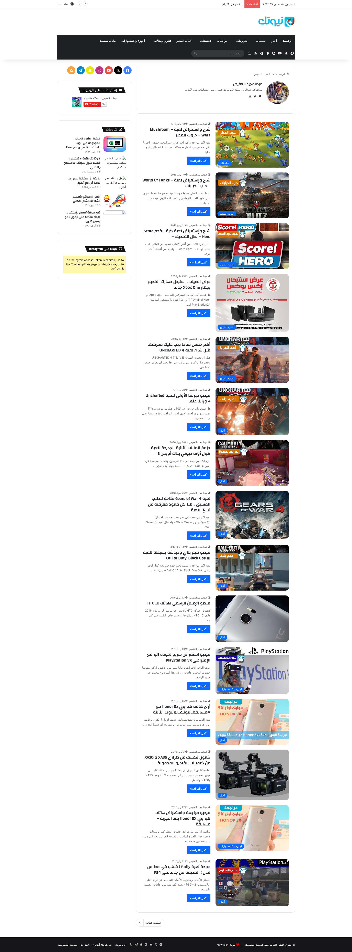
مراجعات (222, 40)
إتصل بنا (85, 944)
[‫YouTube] (109, 70)
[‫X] (254, 96)
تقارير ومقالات (162, 40)
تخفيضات (205, 40)
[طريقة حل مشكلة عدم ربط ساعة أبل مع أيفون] (114, 184)
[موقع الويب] (259, 96)
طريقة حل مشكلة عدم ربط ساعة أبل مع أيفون (84, 181)
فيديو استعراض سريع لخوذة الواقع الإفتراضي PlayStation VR (178, 657)
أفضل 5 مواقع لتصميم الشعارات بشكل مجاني (86, 199)
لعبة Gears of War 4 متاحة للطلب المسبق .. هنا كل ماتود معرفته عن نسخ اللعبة (179, 504)
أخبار (274, 40)
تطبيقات (260, 40)
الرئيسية (287, 40)
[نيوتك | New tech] (276, 22)
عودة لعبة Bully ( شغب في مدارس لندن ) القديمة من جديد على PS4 (178, 869)
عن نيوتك (120, 944)
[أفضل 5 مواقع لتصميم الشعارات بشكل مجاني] (114, 201)
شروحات (242, 40)
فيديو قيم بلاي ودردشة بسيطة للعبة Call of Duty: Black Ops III (176, 555)
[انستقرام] (250, 96)
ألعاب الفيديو (184, 40)
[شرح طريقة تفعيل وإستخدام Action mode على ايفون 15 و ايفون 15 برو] (114, 218)
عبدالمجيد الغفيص (247, 84)
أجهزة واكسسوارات (133, 40)
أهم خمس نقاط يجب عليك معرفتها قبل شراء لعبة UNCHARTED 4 (178, 347)
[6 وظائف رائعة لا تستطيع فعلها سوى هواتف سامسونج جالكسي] (114, 164)
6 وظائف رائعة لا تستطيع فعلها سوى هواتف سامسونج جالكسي (82, 163)
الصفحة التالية (153, 922)
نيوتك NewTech (226, 944)
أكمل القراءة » (198, 160)
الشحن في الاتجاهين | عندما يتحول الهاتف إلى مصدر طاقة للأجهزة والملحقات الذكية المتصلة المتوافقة (185, 4)
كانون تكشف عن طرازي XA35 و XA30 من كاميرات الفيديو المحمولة (177, 760)
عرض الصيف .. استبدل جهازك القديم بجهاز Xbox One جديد (179, 284)
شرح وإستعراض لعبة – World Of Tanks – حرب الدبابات (176, 183)
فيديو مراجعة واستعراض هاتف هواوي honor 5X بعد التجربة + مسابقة (182, 818)
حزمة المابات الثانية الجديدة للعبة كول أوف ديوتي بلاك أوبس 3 (180, 450)
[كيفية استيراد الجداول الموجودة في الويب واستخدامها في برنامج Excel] (114, 144)
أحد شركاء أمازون (102, 944)
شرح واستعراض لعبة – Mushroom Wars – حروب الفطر (180, 132)
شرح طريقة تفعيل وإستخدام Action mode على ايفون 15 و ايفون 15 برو (82, 217)
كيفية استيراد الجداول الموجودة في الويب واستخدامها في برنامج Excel (83, 143)
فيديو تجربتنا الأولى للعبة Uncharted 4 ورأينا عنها (177, 398)
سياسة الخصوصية (68, 944)
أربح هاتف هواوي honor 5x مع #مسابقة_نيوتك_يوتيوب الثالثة (181, 709)
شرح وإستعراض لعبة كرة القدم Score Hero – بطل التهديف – (177, 233)
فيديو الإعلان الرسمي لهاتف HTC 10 (178, 603)
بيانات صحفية (108, 40)
